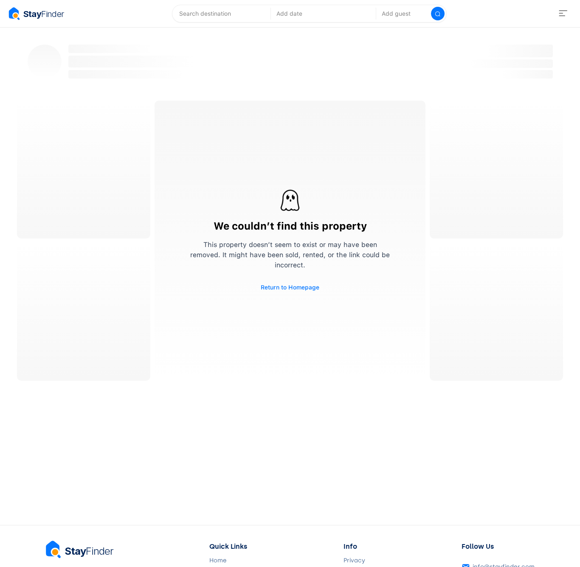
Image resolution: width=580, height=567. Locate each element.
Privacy (354, 560)
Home (218, 560)
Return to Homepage (290, 287)
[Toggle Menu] (563, 13)
